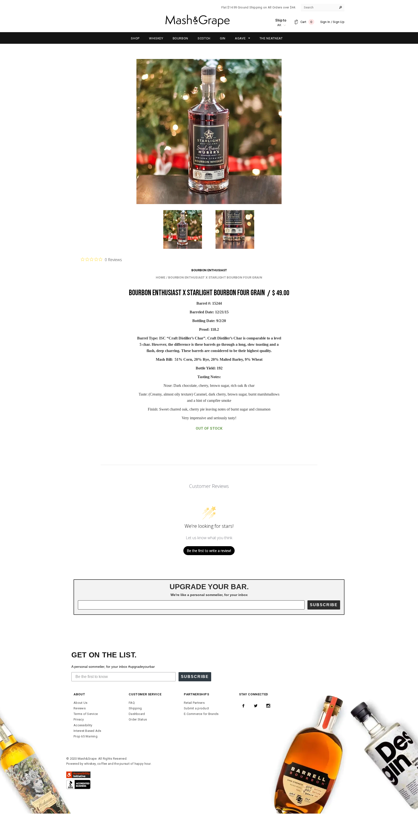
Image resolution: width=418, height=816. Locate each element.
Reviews (80, 708)
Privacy (79, 719)
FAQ (132, 703)
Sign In (325, 22)
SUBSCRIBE (324, 605)
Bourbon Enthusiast (209, 270)
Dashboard (137, 714)
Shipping (135, 708)
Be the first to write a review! (209, 550)
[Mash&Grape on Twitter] (255, 705)
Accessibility (83, 725)
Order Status (138, 719)
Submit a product (196, 708)
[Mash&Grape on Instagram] (268, 705)
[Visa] (78, 784)
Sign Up (338, 22)
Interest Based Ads (87, 731)
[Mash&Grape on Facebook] (243, 705)
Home (160, 277)
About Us (80, 703)
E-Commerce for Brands (201, 714)
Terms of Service (86, 714)
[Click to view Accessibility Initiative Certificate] (78, 774)
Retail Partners (194, 703)
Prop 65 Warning (85, 736)
